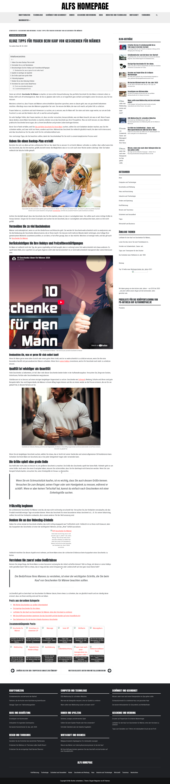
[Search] (157, 15)
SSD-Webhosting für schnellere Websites (142, 118)
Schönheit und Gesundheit (56, 15)
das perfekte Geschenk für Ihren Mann (48, 127)
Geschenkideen (56, 210)
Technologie (38, 15)
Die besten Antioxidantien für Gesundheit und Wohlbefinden (131, 705)
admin (14, 46)
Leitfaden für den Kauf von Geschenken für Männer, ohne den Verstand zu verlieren (42, 612)
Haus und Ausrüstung (126, 191)
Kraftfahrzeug (24, 15)
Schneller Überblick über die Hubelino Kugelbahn (76, 727)
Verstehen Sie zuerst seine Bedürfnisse (24, 84)
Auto (120, 178)
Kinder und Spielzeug (126, 201)
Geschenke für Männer (20, 238)
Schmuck (81, 379)
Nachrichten (24, 20)
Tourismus (146, 15)
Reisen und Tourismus (126, 210)
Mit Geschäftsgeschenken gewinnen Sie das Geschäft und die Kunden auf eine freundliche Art (46, 616)
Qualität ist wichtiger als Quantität (22, 73)
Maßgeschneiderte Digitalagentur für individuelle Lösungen (79, 741)
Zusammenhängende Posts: (23, 89)
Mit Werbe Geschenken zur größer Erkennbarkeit (30, 605)
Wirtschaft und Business (127, 224)
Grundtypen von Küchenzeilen (138, 91)
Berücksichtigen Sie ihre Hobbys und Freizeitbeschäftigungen (31, 68)
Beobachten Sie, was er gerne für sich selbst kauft (29, 70)
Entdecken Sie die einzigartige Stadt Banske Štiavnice (26, 749)
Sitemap (121, 263)
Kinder (71, 15)
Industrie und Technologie (116, 15)
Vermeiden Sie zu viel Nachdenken (22, 65)
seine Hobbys (65, 361)
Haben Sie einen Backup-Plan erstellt (23, 62)
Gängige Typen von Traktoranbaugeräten (22, 705)
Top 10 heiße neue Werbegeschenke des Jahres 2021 (135, 269)
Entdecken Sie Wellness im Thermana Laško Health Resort (27, 745)
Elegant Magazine (94, 781)
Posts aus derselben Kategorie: (24, 86)
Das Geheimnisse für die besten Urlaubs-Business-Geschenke (35, 619)
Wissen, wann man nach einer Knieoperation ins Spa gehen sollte (144, 149)
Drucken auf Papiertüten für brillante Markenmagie (140, 73)
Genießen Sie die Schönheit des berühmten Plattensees (27, 741)
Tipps (120, 219)
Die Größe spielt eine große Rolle (22, 76)
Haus (101, 15)
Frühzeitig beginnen (18, 78)
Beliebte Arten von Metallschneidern (87, 670)
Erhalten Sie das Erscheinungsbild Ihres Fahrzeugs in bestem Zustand (141, 46)
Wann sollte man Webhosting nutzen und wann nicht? (144, 101)
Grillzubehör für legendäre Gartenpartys (21, 723)
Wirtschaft (134, 15)
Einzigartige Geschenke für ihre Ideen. (26, 608)
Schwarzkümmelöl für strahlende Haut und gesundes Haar (130, 701)
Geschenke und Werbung (86, 15)
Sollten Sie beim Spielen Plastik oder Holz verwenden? (78, 723)
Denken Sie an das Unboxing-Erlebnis (23, 81)
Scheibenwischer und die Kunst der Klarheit (143, 55)
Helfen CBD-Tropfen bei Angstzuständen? (36, 670)
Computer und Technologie (127, 182)
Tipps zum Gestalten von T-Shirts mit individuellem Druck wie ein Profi (134, 729)
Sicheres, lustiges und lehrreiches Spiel (73, 719)
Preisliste (122, 308)
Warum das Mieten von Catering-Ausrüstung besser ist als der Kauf (82, 745)
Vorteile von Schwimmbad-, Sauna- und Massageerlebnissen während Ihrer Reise (142, 129)
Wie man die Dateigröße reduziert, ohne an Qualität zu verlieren (80, 701)
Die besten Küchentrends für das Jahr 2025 (143, 82)
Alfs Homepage (85, 6)
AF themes (106, 781)
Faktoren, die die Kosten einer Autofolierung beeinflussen (27, 701)
